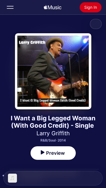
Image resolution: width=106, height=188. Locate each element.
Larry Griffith (53, 133)
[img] (52, 7)
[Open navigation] (10, 7)
